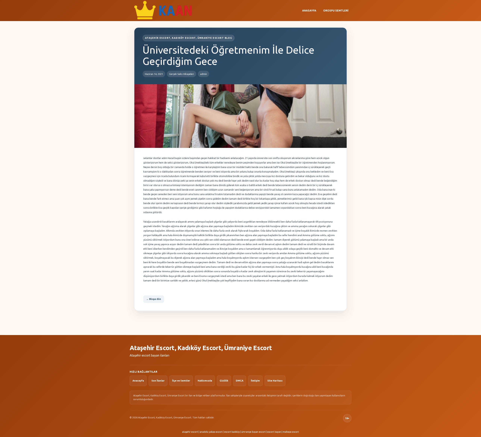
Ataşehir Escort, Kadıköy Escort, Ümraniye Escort (201, 347)
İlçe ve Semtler (181, 380)
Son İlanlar (158, 380)
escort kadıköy (232, 432)
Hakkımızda (205, 380)
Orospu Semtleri (335, 10)
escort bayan (274, 432)
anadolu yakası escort (211, 432)
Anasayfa (309, 10)
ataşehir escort (190, 432)
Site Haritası (275, 380)
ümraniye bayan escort (253, 432)
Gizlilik (224, 380)
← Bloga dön (153, 299)
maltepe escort (291, 432)
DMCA (239, 380)
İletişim (255, 380)
